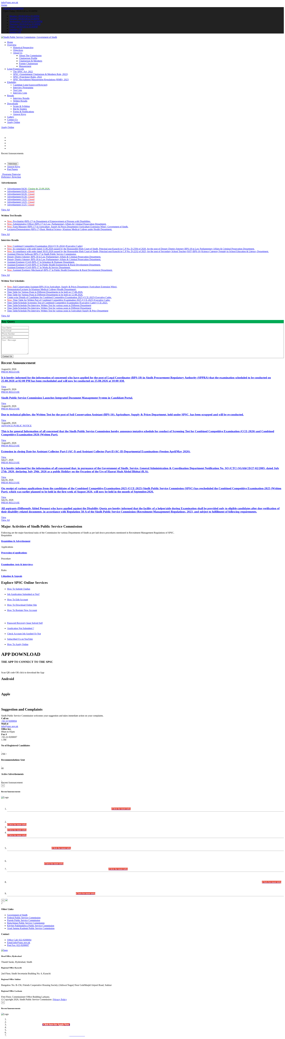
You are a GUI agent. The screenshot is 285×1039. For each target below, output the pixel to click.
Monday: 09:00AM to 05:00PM (24, 16)
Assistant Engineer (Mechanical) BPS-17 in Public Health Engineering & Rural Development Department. (60, 270)
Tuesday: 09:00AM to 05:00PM (24, 18)
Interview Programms (23, 87)
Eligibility (11, 82)
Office (19, 940)
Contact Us (12, 119)
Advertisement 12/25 (20, 202)
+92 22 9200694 (9, 721)
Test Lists (17, 90)
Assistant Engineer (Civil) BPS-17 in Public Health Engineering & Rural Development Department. (54, 264)
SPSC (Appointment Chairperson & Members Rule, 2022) (40, 74)
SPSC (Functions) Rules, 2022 (27, 77)
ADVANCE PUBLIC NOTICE (16, 425)
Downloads (12, 103)
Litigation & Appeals (11, 576)
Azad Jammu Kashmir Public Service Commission (30, 928)
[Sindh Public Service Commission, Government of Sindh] (29, 37)
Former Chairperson (28, 63)
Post (18, 945)
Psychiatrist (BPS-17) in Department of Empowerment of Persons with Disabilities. (49, 221)
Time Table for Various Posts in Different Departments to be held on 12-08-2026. (45, 294)
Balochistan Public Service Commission (26, 923)
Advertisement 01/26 (20, 196)
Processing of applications (14, 552)
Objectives (18, 50)
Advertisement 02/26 (20, 194)
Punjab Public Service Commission (23, 920)
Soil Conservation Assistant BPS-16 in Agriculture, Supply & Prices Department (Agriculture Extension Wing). (62, 286)
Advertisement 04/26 (28, 188)
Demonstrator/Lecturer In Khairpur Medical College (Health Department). (41, 289)
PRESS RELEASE (10, 372)
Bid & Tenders (20, 109)
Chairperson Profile (28, 58)
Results (10, 95)
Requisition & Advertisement (15, 541)
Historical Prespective (23, 47)
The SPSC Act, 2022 (23, 71)
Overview (11, 45)
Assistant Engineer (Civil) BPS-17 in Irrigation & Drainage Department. (41, 262)
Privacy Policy (60, 999)
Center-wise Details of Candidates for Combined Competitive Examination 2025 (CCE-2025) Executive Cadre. (59, 297)
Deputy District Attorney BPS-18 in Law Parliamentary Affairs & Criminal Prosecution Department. (54, 256)
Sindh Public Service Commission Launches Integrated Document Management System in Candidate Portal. (67, 397)
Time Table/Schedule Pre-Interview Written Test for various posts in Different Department (49, 305)
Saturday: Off (15, 29)
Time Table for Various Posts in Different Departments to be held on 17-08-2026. (45, 292)
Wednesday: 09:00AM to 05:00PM (25, 21)
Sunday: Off (15, 32)
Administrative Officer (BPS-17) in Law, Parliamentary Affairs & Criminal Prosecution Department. (56, 224)
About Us (17, 53)
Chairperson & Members (30, 61)
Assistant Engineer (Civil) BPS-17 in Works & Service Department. (39, 267)
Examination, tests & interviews (17, 564)
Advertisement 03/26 (20, 191)
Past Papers (12, 169)
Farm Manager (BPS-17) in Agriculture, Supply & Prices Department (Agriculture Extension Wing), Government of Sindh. (67, 226)
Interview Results (21, 98)
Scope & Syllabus (21, 106)
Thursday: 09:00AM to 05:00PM (24, 24)
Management (25, 66)
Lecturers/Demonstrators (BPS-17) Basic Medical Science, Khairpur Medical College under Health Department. (59, 229)
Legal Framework (15, 69)
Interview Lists (20, 93)
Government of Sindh (17, 915)
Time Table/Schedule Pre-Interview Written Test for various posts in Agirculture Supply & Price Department (57, 310)
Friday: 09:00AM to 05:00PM (23, 27)
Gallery (10, 117)
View (3, 386)
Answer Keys (19, 114)
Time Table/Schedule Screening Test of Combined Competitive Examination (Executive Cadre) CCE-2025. (57, 302)
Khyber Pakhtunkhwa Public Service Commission (30, 925)
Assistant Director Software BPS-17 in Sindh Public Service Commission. (41, 254)
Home (10, 42)
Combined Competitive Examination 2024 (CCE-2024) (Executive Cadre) (45, 246)
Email (18, 942)
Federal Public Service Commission (24, 917)
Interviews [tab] (12, 164)
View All (5, 209)
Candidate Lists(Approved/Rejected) (30, 85)
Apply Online (13, 122)
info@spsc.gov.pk (9, 2)
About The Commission (30, 55)
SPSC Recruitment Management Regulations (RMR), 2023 (41, 79)
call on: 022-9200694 (13, 8)
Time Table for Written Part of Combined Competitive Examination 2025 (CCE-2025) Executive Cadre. (58, 300)
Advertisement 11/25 (20, 204)
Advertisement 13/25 (20, 199)
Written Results (20, 101)
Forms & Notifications (23, 111)
